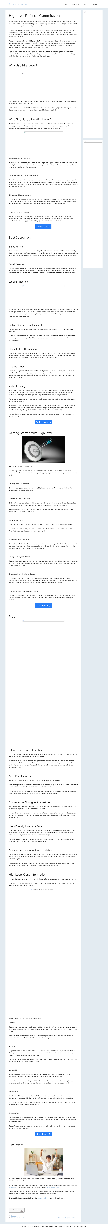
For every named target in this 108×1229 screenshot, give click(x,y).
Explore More (42, 422)
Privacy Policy (75, 4)
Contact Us (86, 4)
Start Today (42, 605)
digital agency (13, 1187)
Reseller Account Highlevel (18, 1217)
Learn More (42, 226)
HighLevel (13, 1216)
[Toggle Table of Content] (21, 1210)
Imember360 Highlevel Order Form (68, 1217)
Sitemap (95, 4)
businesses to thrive (52, 1187)
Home (66, 4)
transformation (42, 1198)
